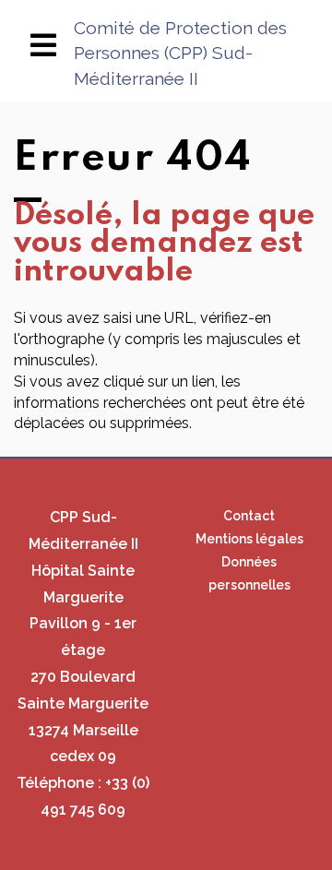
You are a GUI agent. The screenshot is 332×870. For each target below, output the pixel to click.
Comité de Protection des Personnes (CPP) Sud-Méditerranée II (180, 53)
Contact (249, 515)
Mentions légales (249, 538)
